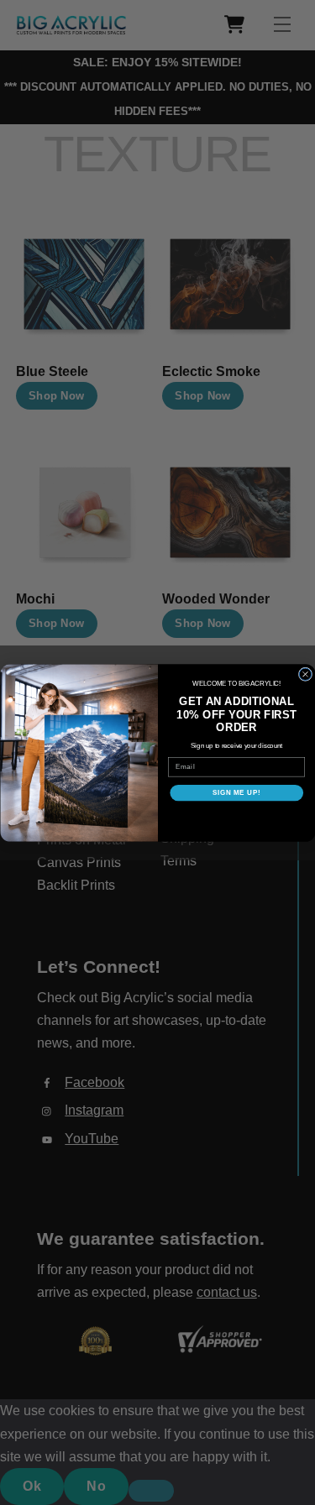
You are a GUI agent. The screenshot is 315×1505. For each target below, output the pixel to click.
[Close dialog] (305, 674)
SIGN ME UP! (236, 792)
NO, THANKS (236, 817)
